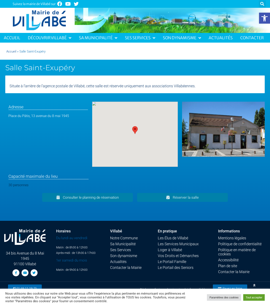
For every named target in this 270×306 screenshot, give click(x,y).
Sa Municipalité (96, 37)
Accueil (12, 37)
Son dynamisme (123, 256)
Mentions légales (232, 238)
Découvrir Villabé (47, 37)
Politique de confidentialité (240, 244)
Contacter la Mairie (126, 268)
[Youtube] (68, 4)
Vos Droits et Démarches (178, 256)
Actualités (221, 37)
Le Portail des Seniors (175, 268)
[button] (264, 18)
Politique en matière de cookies (237, 252)
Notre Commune (124, 238)
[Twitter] (76, 4)
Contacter (252, 37)
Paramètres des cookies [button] (224, 297)
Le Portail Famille (172, 262)
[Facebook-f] (15, 272)
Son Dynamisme (179, 37)
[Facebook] (59, 4)
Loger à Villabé (170, 250)
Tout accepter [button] (254, 297)
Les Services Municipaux (178, 244)
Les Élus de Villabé (173, 238)
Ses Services (138, 37)
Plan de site (227, 266)
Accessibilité (228, 260)
